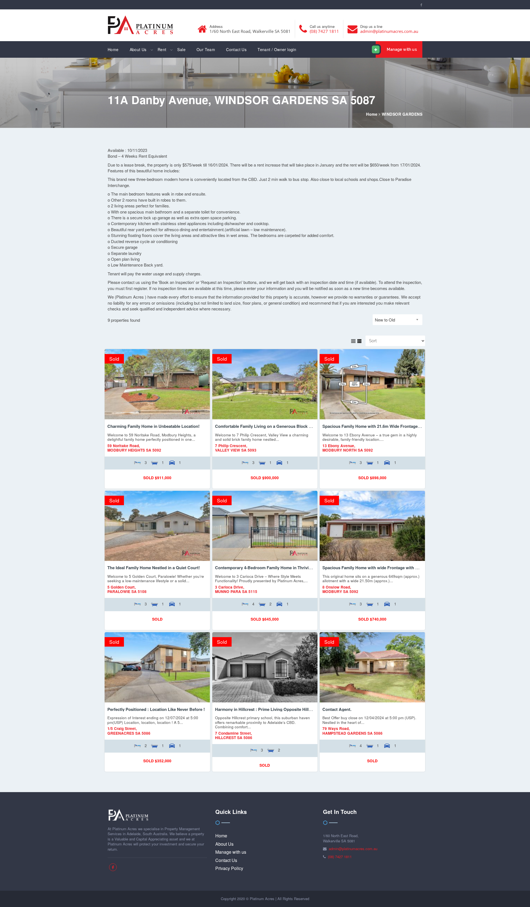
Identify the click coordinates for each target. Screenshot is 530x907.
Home (113, 49)
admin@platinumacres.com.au (389, 31)
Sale (181, 49)
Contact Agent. (336, 709)
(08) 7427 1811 (324, 31)
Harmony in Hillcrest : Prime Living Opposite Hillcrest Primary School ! (283, 709)
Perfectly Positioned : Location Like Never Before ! (156, 709)
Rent (162, 49)
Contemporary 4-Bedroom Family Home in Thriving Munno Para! (277, 568)
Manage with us (402, 49)
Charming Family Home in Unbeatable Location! (153, 426)
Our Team (206, 49)
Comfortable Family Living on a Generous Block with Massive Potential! (284, 426)
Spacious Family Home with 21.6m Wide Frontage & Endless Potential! (390, 426)
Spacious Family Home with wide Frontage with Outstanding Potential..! (391, 568)
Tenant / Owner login (277, 49)
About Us (138, 49)
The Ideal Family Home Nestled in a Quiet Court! (153, 568)
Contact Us (236, 49)
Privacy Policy (229, 868)
